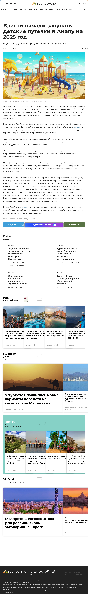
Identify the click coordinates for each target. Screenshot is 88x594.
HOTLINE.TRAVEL (47, 9)
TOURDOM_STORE (64, 9)
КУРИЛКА (33, 9)
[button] (37, 298)
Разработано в (73, 573)
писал (24, 207)
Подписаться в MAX (42, 225)
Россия (31, 219)
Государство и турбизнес (15, 219)
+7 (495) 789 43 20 (38, 573)
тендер (76, 127)
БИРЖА (23, 9)
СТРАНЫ (13, 9)
